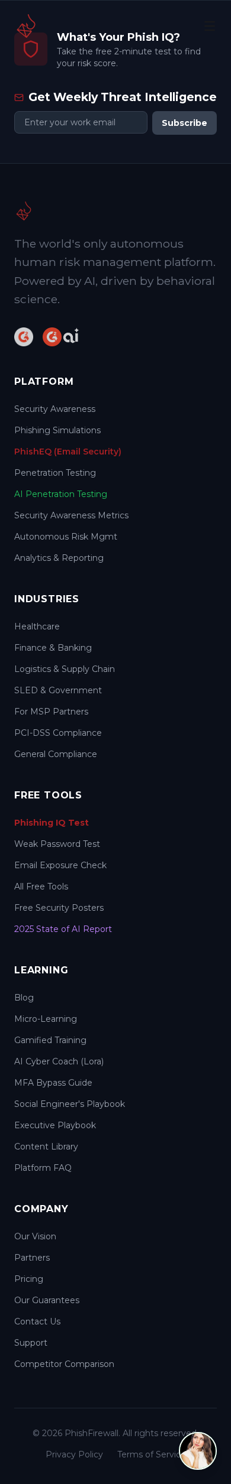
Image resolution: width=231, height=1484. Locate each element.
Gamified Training (50, 1040)
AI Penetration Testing (60, 494)
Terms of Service (151, 1454)
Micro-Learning (45, 1019)
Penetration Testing (55, 472)
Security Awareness (54, 409)
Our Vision (35, 1236)
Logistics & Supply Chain (64, 669)
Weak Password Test (57, 844)
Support (30, 1342)
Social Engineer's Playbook (69, 1104)
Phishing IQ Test (51, 822)
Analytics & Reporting (59, 558)
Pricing (28, 1279)
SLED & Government (58, 690)
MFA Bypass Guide (53, 1082)
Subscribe (184, 123)
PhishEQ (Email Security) (67, 451)
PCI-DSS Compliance (58, 733)
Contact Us (37, 1321)
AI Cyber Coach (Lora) (59, 1061)
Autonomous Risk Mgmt (65, 536)
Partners (32, 1257)
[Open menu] (210, 26)
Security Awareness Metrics (71, 515)
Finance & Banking (53, 647)
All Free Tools (41, 886)
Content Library (46, 1146)
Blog (24, 997)
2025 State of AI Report (63, 929)
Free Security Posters (59, 907)
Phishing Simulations (57, 430)
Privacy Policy (74, 1454)
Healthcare (37, 626)
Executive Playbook (55, 1125)
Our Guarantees (46, 1300)
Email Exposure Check (60, 865)
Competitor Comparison (64, 1364)
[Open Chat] (198, 1451)
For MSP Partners (51, 711)
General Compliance (55, 754)
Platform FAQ (43, 1167)
